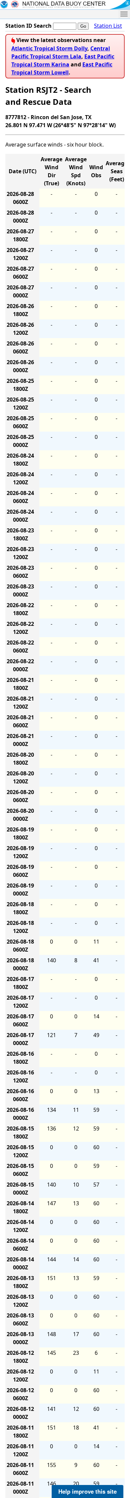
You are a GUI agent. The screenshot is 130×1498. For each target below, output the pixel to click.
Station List (108, 25)
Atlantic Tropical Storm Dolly (49, 48)
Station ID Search (28, 25)
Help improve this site (87, 1491)
